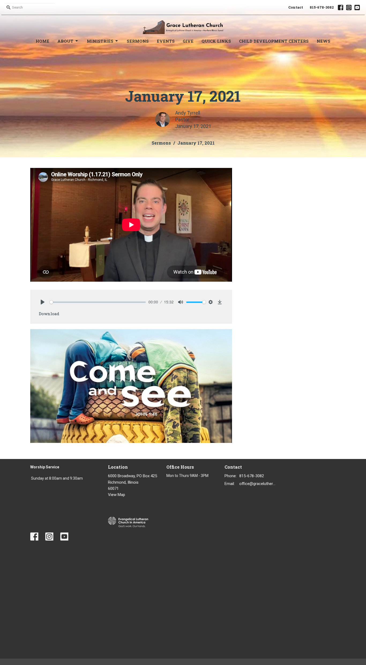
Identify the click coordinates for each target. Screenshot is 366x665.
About (65, 41)
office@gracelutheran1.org (258, 483)
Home (42, 41)
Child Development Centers (274, 41)
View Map (116, 494)
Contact (295, 7)
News (323, 41)
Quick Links (216, 41)
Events (166, 41)
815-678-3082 (322, 7)
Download (49, 313)
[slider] (98, 302)
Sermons (138, 41)
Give (188, 41)
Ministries (100, 41)
